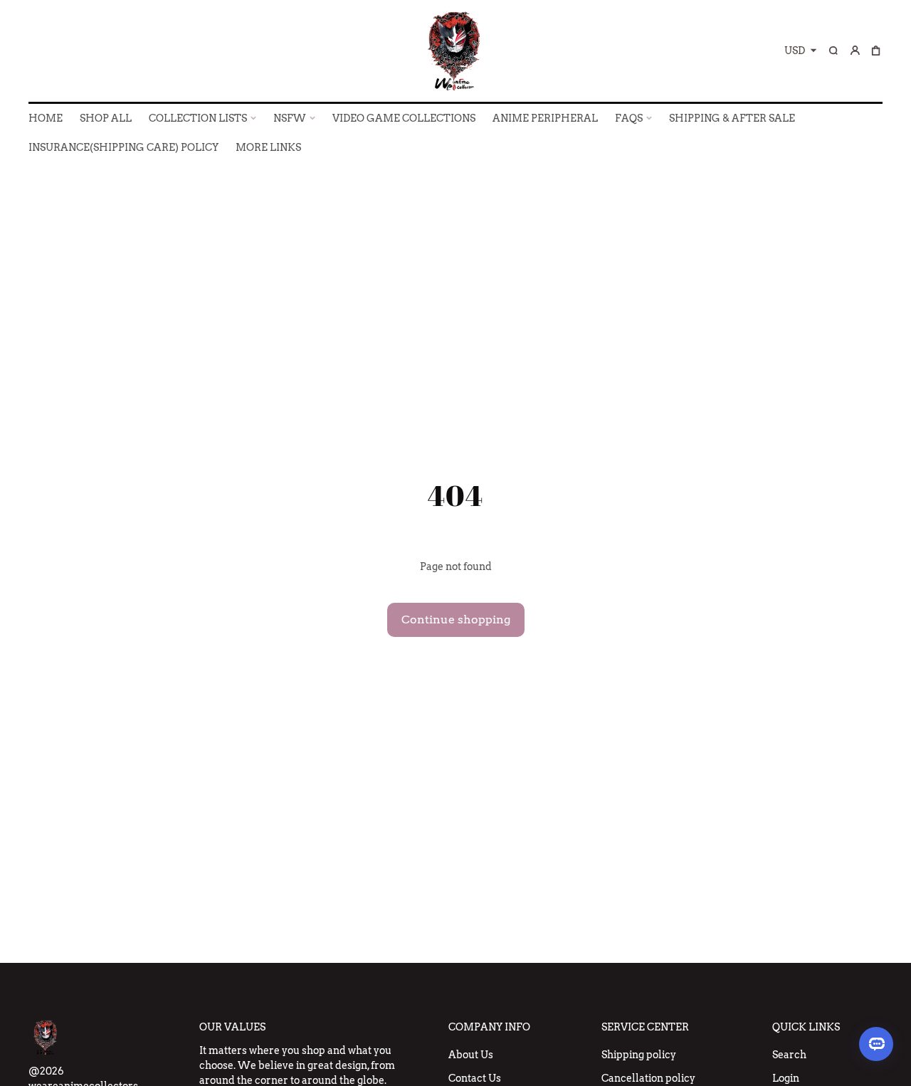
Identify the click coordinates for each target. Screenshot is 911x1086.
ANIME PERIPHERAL (545, 118)
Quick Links (806, 1027)
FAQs (629, 118)
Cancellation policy (648, 1078)
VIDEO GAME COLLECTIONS (403, 118)
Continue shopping (455, 619)
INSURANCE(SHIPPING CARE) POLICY (123, 147)
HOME (45, 118)
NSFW (289, 118)
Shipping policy (638, 1054)
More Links (268, 147)
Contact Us (474, 1078)
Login (785, 1078)
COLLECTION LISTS (198, 118)
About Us (470, 1054)
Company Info (489, 1027)
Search (789, 1054)
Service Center (645, 1027)
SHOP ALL (106, 118)
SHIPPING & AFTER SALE (732, 118)
